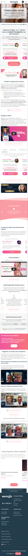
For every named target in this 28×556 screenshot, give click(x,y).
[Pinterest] (9, 503)
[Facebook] (2, 503)
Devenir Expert (4, 512)
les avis (9, 92)
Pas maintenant (10, 553)
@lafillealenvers (4, 119)
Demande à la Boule (5, 521)
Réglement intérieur (5, 531)
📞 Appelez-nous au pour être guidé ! (14, 490)
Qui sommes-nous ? (17, 498)
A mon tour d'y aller (14, 279)
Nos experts (15, 503)
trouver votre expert (14, 99)
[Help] (22, 2)
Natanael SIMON (6, 159)
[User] (26, 2)
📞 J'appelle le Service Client (14, 110)
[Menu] (1, 2)
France (4, 544)
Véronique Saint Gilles (8, 44)
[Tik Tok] (10, 503)
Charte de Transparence (6, 536)
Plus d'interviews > (14, 414)
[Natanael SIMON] (17, 161)
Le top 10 (5, 149)
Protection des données (6, 534)
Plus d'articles (14, 484)
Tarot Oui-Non (4, 523)
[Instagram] (4, 503)
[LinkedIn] (7, 503)
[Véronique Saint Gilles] (17, 45)
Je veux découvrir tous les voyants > (14, 180)
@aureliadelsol (12, 260)
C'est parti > (14, 345)
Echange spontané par (10, 324)
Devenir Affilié (4, 513)
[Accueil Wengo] (7, 496)
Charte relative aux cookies (6, 539)
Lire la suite (3, 477)
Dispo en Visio (13, 149)
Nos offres (15, 505)
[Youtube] (6, 503)
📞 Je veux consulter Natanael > (14, 410)
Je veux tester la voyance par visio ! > (14, 143)
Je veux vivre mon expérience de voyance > (14, 63)
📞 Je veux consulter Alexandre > (14, 441)
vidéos (17, 93)
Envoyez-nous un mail (17, 515)
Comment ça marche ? (17, 500)
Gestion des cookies (5, 542)
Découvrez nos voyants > (14, 309)
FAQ (14, 502)
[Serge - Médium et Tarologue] (19, 242)
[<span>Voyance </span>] (14, 300)
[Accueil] (14, 2)
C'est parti (18, 553)
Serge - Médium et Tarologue (9, 241)
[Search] (4, 2)
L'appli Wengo (4, 524)
